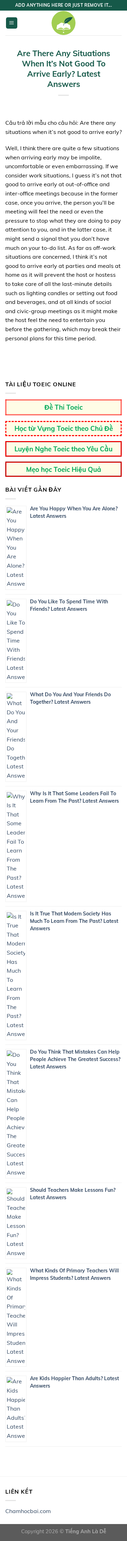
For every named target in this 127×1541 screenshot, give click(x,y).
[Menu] (12, 23)
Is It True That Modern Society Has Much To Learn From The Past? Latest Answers (74, 921)
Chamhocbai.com (28, 1510)
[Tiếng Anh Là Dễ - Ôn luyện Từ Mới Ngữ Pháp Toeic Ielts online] (63, 23)
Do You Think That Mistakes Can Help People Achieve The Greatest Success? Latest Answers (75, 1059)
